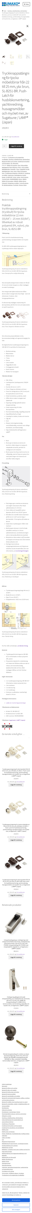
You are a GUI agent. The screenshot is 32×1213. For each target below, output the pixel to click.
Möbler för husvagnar (7, 181)
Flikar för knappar (22, 171)
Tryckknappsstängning (11, 173)
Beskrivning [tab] (5, 194)
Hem (5, 11)
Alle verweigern (16, 1209)
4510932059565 (14, 179)
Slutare (21, 185)
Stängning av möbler (13, 183)
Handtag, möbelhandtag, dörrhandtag (17, 11)
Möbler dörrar (22, 181)
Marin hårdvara (13, 167)
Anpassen (16, 1205)
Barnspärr (15, 163)
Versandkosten (15, 137)
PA (2, 185)
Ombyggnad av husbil (20, 175)
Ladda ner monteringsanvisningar (16, 703)
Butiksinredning (8, 185)
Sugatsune (11, 175)
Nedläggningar (6, 169)
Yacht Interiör (24, 177)
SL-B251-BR (9, 177)
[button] (27, 26)
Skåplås (16, 181)
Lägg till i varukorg (16, 146)
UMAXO (24, 179)
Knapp (3, 177)
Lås (11, 163)
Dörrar (20, 179)
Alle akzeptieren (16, 1200)
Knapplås (13, 169)
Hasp (11, 171)
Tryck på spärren (23, 183)
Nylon (25, 185)
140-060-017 (21, 173)
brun (3, 173)
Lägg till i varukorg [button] (16, 785)
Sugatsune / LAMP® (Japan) (17, 720)
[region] (16, 1196)
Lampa (18, 177)
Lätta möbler (25, 167)
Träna (17, 169)
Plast (19, 165)
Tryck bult (15, 185)
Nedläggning (5, 167)
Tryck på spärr (6, 179)
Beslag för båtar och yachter (9, 161)
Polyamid (4, 183)
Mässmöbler (24, 165)
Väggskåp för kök (24, 169)
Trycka (14, 177)
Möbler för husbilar (12, 165)
